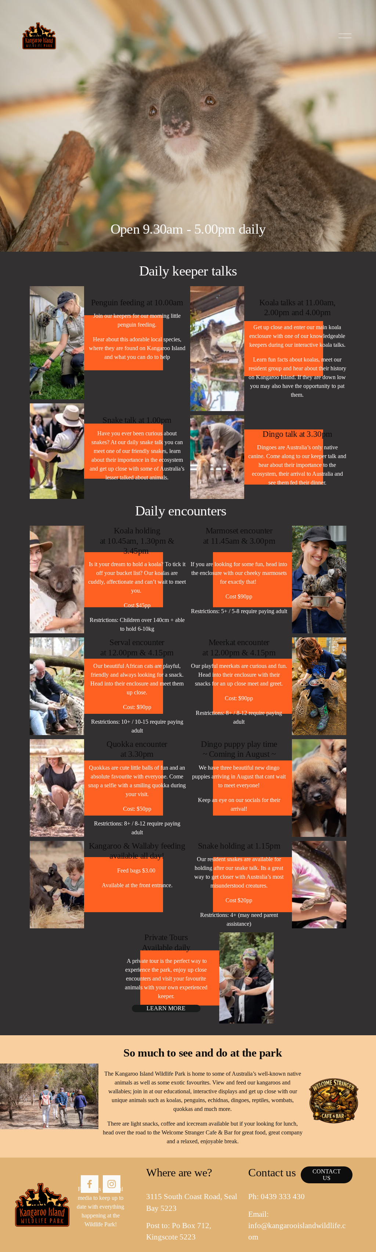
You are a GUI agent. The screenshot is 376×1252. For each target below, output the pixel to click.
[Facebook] (89, 1184)
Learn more (166, 1008)
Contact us (326, 1174)
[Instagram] (111, 1184)
